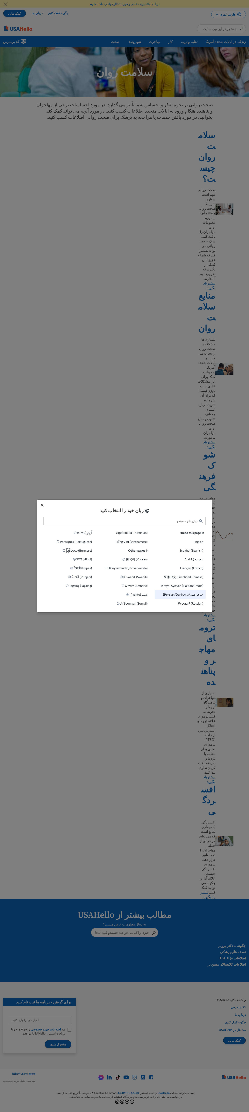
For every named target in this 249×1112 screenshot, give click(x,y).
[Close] (42, 505)
